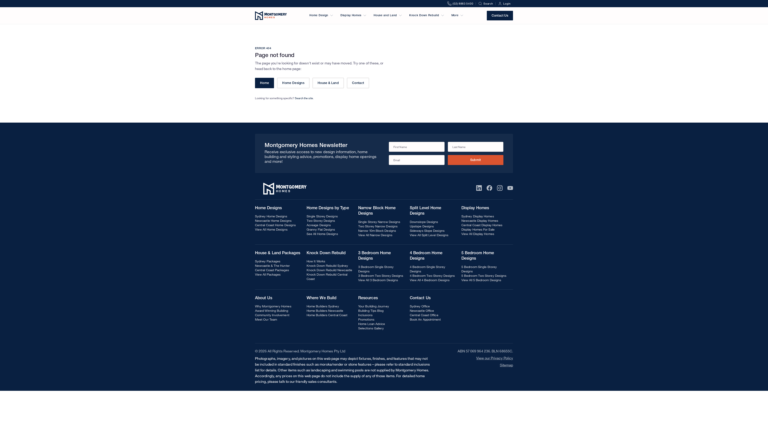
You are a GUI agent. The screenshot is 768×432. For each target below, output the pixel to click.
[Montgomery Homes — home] (271, 15)
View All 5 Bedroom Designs (481, 280)
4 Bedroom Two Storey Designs (432, 276)
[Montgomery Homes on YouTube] (510, 188)
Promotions (366, 319)
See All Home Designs (322, 234)
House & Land (328, 83)
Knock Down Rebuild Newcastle (329, 270)
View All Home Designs (271, 229)
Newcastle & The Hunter (272, 266)
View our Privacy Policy (494, 358)
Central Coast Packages (272, 270)
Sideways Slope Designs (427, 231)
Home (264, 83)
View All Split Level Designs (429, 235)
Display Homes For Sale (478, 229)
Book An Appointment (425, 319)
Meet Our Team (266, 319)
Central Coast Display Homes (481, 225)
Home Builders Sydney (323, 306)
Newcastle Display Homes (479, 221)
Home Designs (293, 83)
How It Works (316, 261)
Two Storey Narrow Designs (378, 226)
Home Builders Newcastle (325, 311)
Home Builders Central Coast (327, 315)
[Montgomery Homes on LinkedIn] (479, 188)
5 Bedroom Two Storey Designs (483, 276)
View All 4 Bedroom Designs (430, 280)
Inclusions (365, 315)
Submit (475, 160)
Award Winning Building (271, 311)
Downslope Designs (424, 222)
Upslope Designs (422, 226)
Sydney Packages (267, 261)
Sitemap (506, 365)
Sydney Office (420, 306)
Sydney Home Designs (271, 216)
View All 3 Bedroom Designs (378, 280)
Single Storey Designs (322, 216)
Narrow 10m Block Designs (377, 231)
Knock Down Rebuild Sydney (327, 266)
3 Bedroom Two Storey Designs (380, 276)
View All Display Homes (477, 234)
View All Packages (268, 274)
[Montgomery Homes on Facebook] (489, 188)
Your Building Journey (373, 306)
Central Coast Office (424, 315)
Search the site (304, 98)
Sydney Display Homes (477, 216)
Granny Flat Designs (321, 229)
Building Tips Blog (371, 311)
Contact (358, 83)
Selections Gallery (371, 328)
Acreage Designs (319, 225)
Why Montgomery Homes (273, 306)
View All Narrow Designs (375, 235)
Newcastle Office (422, 311)
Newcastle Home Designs (273, 221)
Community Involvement (272, 315)
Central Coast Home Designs (275, 225)
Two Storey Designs (321, 221)
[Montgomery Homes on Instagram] (500, 188)
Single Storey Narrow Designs (379, 222)
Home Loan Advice (371, 324)
